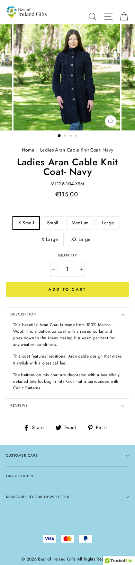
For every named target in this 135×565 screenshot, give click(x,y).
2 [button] (66, 136)
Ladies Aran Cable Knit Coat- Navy (76, 149)
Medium (80, 222)
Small (52, 222)
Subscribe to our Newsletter (38, 496)
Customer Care (22, 455)
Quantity (67, 255)
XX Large (81, 239)
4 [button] (77, 136)
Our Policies (19, 476)
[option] (68, 77)
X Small (26, 222)
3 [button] (71, 136)
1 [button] (59, 136)
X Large (50, 239)
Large (108, 222)
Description (23, 314)
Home (28, 149)
